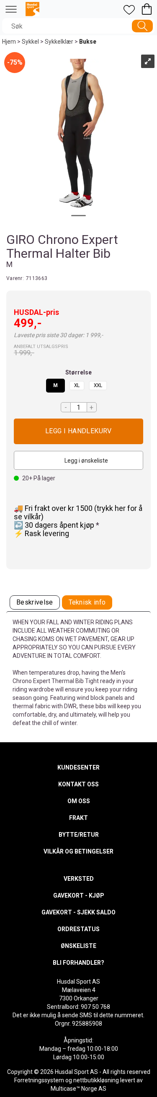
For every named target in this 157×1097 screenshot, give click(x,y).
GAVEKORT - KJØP (78, 895)
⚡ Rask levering (41, 533)
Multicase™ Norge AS (78, 1088)
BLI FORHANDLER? (78, 962)
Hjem (9, 41)
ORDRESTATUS (78, 929)
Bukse (87, 41)
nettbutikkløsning (96, 1080)
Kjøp (78, 431)
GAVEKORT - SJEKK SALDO (78, 912)
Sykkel (30, 41)
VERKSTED (79, 878)
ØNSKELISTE (78, 946)
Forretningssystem (39, 1080)
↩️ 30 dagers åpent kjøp (55, 525)
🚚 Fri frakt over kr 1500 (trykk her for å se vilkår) (78, 512)
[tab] (35, 602)
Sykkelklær (59, 41)
